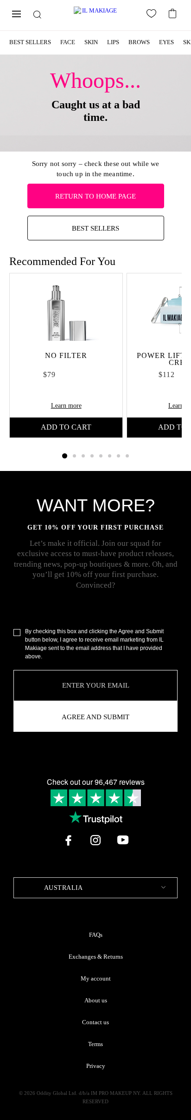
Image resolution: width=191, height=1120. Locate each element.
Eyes (166, 42)
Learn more (66, 405)
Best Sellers (30, 42)
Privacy (95, 1066)
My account (96, 978)
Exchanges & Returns (96, 957)
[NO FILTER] (66, 310)
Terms (95, 1044)
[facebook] (68, 840)
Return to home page (95, 196)
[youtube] (123, 840)
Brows (139, 42)
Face (67, 42)
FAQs (95, 935)
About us (95, 1000)
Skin (91, 42)
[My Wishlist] (152, 15)
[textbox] (95, 888)
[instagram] (95, 840)
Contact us (95, 1022)
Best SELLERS (95, 228)
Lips (113, 42)
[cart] (173, 12)
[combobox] (95, 887)
